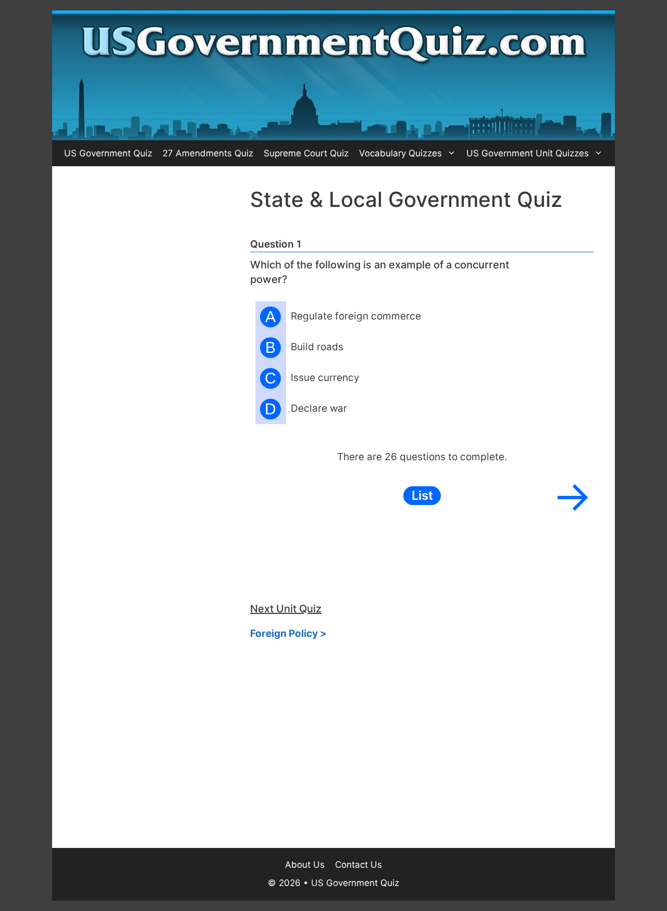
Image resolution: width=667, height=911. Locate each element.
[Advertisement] (151, 343)
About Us (305, 864)
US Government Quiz (108, 153)
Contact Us (358, 864)
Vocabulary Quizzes (400, 153)
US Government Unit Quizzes (527, 153)
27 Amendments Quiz (208, 153)
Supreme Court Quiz (306, 153)
